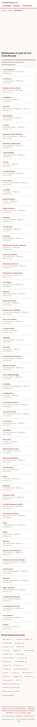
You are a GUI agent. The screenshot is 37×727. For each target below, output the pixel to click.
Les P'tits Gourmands (10, 513)
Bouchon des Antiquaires (12, 551)
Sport (18, 680)
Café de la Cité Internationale (14, 560)
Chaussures (27, 650)
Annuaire (16, 6)
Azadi (5, 523)
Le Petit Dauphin (9, 171)
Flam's (5, 477)
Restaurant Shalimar (10, 458)
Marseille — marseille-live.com (25, 716)
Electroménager (19, 661)
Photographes (7, 680)
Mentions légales (25, 713)
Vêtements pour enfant (10, 684)
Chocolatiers (6, 654)
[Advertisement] (18, 30)
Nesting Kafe (7, 116)
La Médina (7, 384)
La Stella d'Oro (8, 393)
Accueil (3, 10)
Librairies (14, 673)
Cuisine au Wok (8, 328)
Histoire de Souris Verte (11, 88)
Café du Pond (8, 569)
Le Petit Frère (8, 227)
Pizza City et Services (10, 264)
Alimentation (6, 639)
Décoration (6, 661)
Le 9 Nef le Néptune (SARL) (13, 504)
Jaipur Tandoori (8, 588)
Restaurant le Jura (9, 301)
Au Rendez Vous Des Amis (12, 356)
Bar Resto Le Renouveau (12, 143)
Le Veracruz (7, 79)
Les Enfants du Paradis (11, 606)
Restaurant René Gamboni (12, 134)
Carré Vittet (7, 181)
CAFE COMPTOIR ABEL (11, 375)
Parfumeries (28, 676)
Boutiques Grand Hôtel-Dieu (17, 709)
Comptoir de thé (7, 658)
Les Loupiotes (8, 615)
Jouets (4, 673)
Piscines (16, 713)
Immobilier (7, 6)
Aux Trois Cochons (9, 319)
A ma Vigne (7, 282)
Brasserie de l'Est (9, 366)
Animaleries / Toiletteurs (22, 639)
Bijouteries (6, 643)
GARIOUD (6, 338)
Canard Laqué (8, 467)
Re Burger (6, 236)
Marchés (31, 711)
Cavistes (5, 650)
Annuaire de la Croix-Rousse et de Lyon (14, 707)
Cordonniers (21, 658)
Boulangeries (7, 647)
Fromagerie (17, 665)
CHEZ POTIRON (8, 153)
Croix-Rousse (27, 6)
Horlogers (6, 669)
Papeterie (16, 676)
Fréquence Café (9, 495)
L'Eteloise (6, 217)
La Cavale (6, 347)
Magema (6, 292)
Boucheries (18, 643)
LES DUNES (7, 430)
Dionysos (6, 578)
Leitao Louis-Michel (10, 254)
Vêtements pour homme (10, 691)
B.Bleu (5, 532)
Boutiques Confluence (21, 711)
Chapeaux (16, 650)
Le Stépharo (7, 97)
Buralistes (19, 647)
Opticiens (5, 676)
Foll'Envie (6, 486)
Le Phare (6, 125)
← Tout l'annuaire (7, 695)
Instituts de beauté (19, 669)
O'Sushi (5, 624)
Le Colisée (6, 190)
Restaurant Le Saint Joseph (13, 273)
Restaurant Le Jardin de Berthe (14, 245)
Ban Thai (6, 541)
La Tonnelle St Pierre (10, 402)
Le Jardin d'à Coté (9, 412)
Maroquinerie (26, 673)
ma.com (9, 2)
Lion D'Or (6, 106)
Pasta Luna (7, 439)
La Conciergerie (9, 70)
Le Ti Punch (7, 421)
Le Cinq (5, 162)
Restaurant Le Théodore (12, 310)
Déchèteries (9, 713)
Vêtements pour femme (10, 687)
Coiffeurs (18, 654)
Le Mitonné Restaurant (11, 597)
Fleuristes (5, 665)
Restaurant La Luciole (11, 449)
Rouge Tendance (9, 199)
